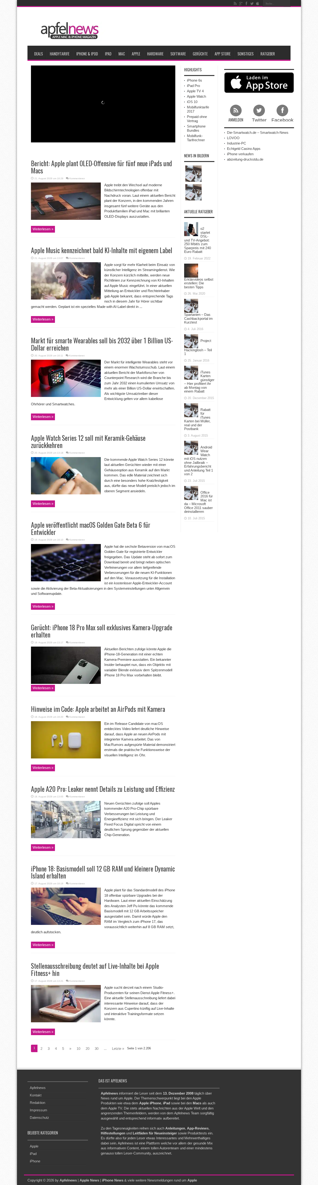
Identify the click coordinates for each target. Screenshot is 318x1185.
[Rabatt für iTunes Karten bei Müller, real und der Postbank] (191, 410)
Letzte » (118, 1049)
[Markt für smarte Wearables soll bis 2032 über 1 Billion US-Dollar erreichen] (66, 378)
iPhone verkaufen (240, 154)
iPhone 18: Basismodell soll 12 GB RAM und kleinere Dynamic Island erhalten (103, 872)
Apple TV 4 (195, 91)
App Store (222, 54)
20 (87, 1049)
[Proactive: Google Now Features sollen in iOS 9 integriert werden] (193, 173)
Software (178, 54)
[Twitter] (252, 3)
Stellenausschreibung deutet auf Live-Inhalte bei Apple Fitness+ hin (95, 969)
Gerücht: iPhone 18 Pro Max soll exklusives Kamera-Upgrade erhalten (101, 631)
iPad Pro (193, 86)
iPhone (35, 1161)
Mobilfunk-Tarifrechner (196, 138)
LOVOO (233, 138)
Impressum (38, 1110)
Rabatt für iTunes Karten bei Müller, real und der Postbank (197, 419)
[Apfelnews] (68, 30)
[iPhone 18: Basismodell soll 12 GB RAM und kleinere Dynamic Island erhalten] (66, 906)
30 (96, 1049)
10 (78, 1049)
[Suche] (287, 3)
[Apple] (257, 3)
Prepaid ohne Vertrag (197, 119)
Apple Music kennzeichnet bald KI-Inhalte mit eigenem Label (101, 250)
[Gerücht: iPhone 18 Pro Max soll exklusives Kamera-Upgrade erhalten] (66, 665)
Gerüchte (200, 54)
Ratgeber (267, 54)
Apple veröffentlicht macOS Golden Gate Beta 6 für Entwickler (90, 528)
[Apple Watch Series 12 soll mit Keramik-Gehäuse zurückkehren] (66, 475)
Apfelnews (38, 1088)
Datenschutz (39, 1118)
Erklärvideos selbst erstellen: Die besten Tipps (198, 283)
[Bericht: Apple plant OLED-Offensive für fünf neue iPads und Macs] (66, 201)
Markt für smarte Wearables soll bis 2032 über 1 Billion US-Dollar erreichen (102, 344)
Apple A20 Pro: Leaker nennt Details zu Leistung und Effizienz (103, 789)
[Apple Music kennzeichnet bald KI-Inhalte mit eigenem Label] (66, 280)
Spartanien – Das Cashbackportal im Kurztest (198, 318)
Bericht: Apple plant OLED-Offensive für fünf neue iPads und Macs (101, 166)
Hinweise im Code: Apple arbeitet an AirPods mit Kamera (98, 709)
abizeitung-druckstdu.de (245, 159)
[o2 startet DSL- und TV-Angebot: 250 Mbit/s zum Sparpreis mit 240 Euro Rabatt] (191, 229)
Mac (121, 54)
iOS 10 (192, 102)
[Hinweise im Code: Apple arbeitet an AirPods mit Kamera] (66, 739)
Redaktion (37, 1103)
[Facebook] (246, 3)
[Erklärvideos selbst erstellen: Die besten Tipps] (191, 270)
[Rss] (235, 3)
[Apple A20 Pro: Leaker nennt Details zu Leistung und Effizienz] (66, 819)
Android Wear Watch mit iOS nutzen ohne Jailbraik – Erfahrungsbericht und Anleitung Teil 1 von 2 (198, 460)
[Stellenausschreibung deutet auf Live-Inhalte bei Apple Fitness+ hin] (66, 1003)
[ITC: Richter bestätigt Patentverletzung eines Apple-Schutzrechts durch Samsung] (193, 192)
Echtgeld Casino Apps (243, 149)
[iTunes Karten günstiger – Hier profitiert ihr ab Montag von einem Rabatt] (191, 372)
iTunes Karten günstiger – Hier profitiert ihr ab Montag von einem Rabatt (199, 381)
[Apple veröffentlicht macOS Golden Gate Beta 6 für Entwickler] (66, 562)
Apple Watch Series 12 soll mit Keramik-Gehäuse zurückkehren (88, 441)
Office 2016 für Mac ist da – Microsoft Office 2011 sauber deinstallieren (198, 502)
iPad (108, 54)
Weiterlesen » (43, 229)
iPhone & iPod (87, 54)
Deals (38, 54)
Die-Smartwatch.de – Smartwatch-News (257, 132)
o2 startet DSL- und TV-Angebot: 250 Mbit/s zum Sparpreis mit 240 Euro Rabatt (197, 240)
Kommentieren (77, 178)
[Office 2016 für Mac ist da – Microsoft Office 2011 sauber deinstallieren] (191, 492)
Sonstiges (245, 54)
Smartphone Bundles (196, 128)
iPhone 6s (194, 80)
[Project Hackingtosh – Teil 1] (191, 341)
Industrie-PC (236, 143)
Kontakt (35, 1095)
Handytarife (59, 54)
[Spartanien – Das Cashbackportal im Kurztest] (191, 305)
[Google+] (240, 3)
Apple (136, 54)
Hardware (155, 54)
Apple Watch (196, 96)
